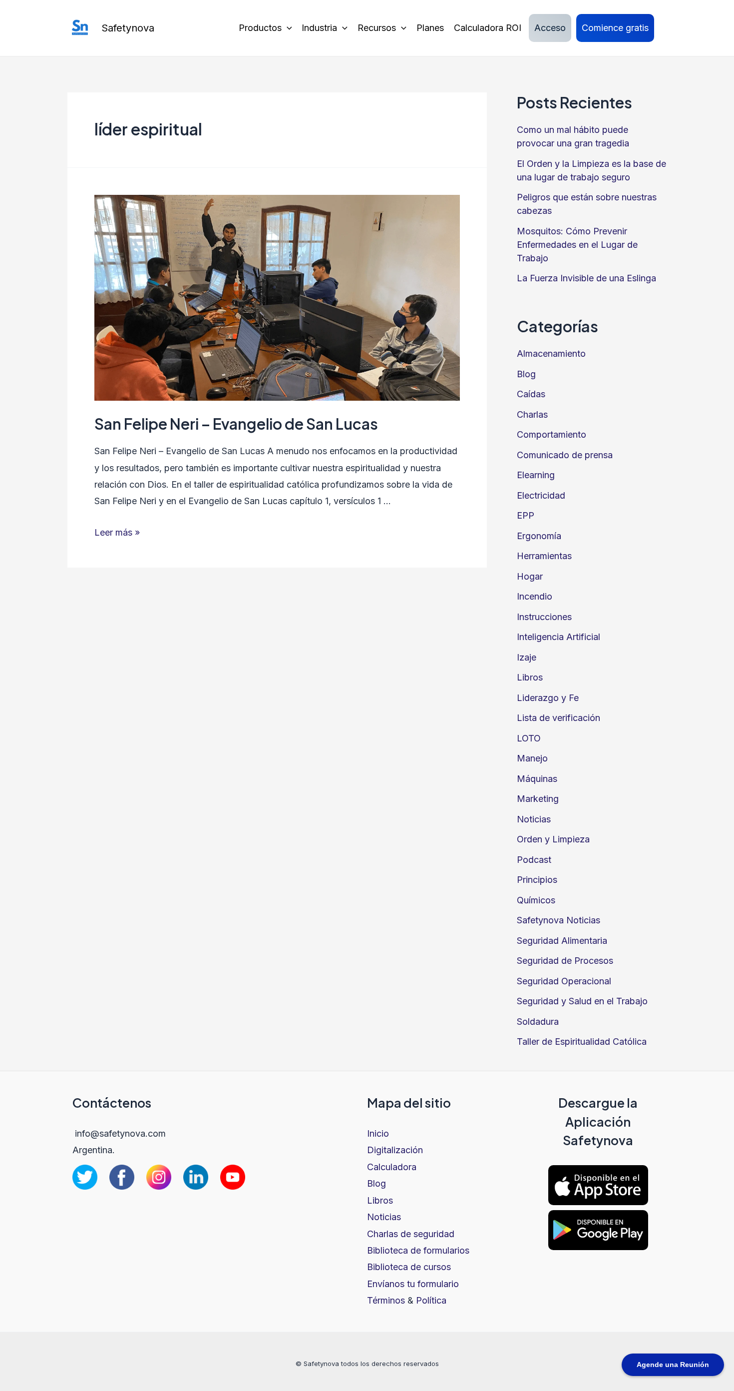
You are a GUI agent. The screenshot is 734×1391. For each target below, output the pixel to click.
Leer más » (117, 532)
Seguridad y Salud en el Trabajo (582, 1001)
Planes (430, 27)
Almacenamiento (551, 353)
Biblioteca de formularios (418, 1250)
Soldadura (538, 1021)
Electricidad (541, 495)
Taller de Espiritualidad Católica (582, 1041)
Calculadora (391, 1167)
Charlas (532, 414)
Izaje (526, 657)
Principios (537, 879)
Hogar (530, 576)
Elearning (536, 475)
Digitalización (395, 1150)
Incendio (534, 596)
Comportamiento (551, 434)
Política (431, 1300)
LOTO (529, 738)
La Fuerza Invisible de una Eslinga (586, 278)
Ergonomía (539, 536)
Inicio (378, 1133)
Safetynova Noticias (558, 920)
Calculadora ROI (487, 27)
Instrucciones (544, 617)
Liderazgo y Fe (548, 698)
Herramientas (544, 556)
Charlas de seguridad (410, 1234)
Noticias (534, 819)
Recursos (377, 27)
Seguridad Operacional (564, 981)
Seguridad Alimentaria (562, 940)
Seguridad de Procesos (565, 960)
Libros (530, 677)
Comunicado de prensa (565, 455)
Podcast (534, 859)
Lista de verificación (558, 717)
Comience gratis (615, 27)
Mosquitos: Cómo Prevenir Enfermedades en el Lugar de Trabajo (577, 244)
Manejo (532, 758)
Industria (319, 27)
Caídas (531, 394)
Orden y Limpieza (553, 839)
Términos (386, 1300)
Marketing (538, 798)
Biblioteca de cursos (409, 1267)
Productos (260, 27)
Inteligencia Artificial (558, 637)
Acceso (550, 27)
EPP (525, 515)
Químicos (536, 900)
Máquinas (537, 778)
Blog (526, 374)
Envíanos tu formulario (413, 1284)
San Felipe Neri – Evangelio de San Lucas (236, 423)
